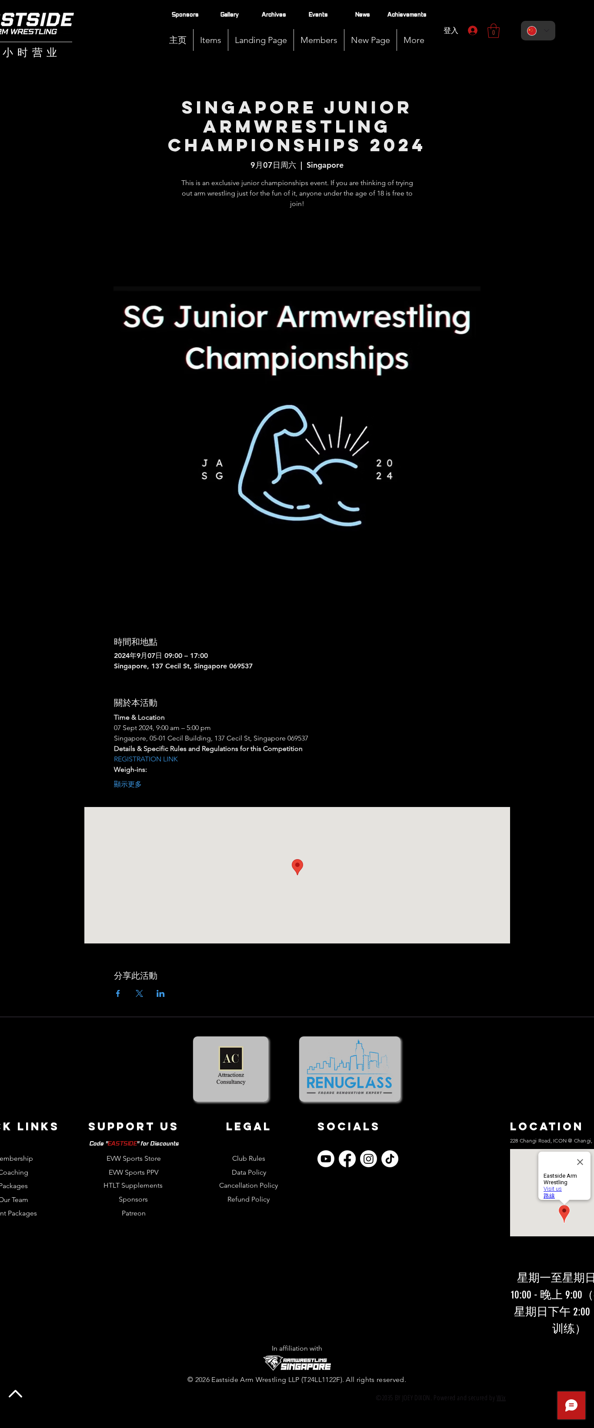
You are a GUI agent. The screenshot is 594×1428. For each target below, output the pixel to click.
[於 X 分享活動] (139, 993)
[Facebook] (347, 1158)
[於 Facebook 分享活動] (118, 993)
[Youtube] (325, 1158)
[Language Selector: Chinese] (538, 30)
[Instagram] (368, 1158)
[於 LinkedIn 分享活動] (161, 993)
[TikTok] (389, 1158)
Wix (501, 1397)
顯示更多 (128, 784)
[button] (319, 40)
